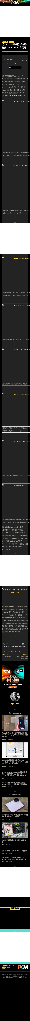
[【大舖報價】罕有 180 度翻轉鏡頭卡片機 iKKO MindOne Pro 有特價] (15, 804)
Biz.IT (3, 778)
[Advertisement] (15, 21)
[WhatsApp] (11, 63)
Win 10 (8, 646)
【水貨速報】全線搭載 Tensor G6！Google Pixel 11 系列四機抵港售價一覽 (14, 858)
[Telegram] (15, 63)
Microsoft (18, 644)
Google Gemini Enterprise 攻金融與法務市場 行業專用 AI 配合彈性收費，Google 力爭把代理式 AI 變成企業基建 (14, 774)
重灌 (23, 646)
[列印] (22, 63)
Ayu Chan (10, 59)
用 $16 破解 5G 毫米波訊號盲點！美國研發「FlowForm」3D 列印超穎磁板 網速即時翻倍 (15, 735)
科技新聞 (4, 41)
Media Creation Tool (13, 96)
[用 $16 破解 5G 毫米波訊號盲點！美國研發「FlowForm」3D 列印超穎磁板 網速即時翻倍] (15, 723)
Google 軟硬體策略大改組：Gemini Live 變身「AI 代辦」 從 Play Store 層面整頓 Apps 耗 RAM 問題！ (15, 762)
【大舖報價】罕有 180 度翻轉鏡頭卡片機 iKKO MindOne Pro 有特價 (15, 816)
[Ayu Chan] (15, 696)
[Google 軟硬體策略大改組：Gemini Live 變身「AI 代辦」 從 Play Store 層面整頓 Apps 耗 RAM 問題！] (15, 750)
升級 (4, 646)
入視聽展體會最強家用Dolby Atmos (22, 657)
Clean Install (14, 646)
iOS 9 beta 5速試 (6, 657)
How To (12, 41)
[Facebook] (7, 63)
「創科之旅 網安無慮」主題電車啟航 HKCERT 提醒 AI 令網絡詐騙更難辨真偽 (14, 783)
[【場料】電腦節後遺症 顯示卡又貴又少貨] (15, 830)
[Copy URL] (18, 63)
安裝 (20, 646)
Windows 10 (10, 644)
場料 (3, 819)
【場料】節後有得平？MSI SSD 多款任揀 (15, 851)
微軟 (23, 644)
